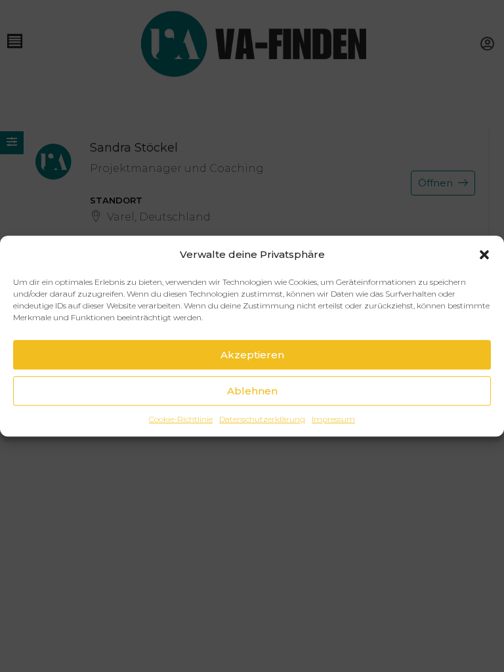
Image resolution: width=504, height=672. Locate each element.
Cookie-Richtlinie (181, 419)
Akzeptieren (252, 354)
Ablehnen (252, 391)
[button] (484, 254)
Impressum (333, 419)
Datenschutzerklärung (262, 419)
